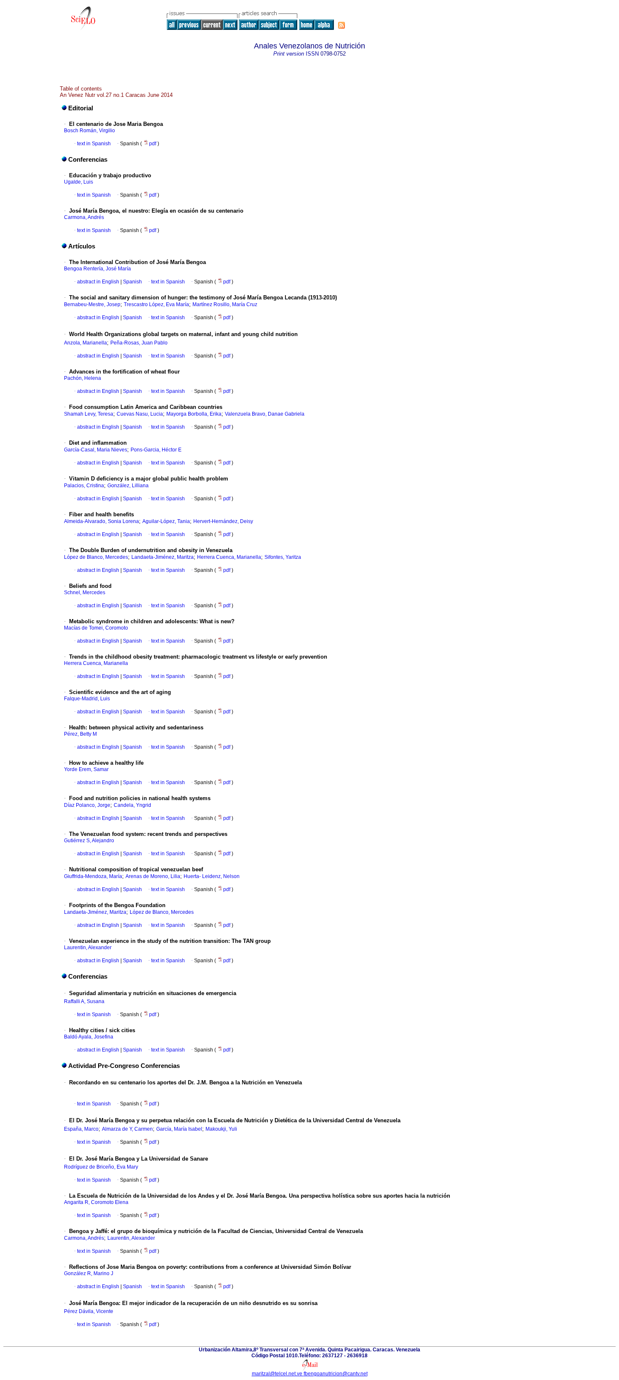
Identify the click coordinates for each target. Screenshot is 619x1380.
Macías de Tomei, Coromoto (96, 628)
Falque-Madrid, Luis (87, 699)
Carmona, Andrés (84, 217)
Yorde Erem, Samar (86, 769)
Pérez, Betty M (80, 734)
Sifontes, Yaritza (282, 557)
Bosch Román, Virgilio (89, 130)
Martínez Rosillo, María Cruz (224, 304)
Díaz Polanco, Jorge (87, 805)
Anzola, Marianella (85, 343)
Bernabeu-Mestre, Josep (92, 304)
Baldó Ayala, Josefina (88, 1037)
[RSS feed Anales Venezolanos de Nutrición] (341, 25)
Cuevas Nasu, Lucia (140, 414)
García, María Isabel (179, 1129)
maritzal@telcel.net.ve (278, 1374)
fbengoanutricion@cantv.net (336, 1374)
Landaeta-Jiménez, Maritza (162, 557)
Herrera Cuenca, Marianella (229, 557)
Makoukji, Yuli (221, 1129)
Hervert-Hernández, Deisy (223, 521)
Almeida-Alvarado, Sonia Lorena (101, 521)
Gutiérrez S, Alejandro (89, 840)
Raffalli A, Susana (84, 1001)
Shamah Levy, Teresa (88, 414)
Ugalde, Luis (78, 182)
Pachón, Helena (82, 378)
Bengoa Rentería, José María (97, 269)
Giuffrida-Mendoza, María (93, 876)
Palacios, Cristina (84, 485)
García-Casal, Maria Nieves (95, 450)
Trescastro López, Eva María (156, 304)
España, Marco (81, 1129)
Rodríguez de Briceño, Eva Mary (101, 1167)
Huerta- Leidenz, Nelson (212, 876)
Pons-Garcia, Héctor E (156, 450)
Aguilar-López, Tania (166, 521)
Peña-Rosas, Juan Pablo (139, 343)
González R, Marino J (88, 1273)
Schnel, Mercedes (84, 592)
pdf (153, 144)
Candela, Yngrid (132, 805)
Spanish (132, 282)
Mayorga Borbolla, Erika (193, 414)
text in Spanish (94, 144)
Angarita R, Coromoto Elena (96, 1202)
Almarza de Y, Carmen (127, 1129)
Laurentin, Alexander (88, 947)
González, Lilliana (128, 485)
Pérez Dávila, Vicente (88, 1311)
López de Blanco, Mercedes (96, 557)
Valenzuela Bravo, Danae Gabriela (264, 414)
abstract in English (98, 282)
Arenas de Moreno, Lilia (152, 876)
